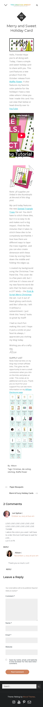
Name (9, 623)
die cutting (26, 469)
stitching (11, 472)
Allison (14, 465)
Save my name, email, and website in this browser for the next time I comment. (23, 661)
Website (9, 647)
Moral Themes (29, 697)
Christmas (17, 469)
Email (8, 635)
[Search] (38, 686)
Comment (10, 596)
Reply (6, 547)
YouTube (13, 108)
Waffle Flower (15, 81)
